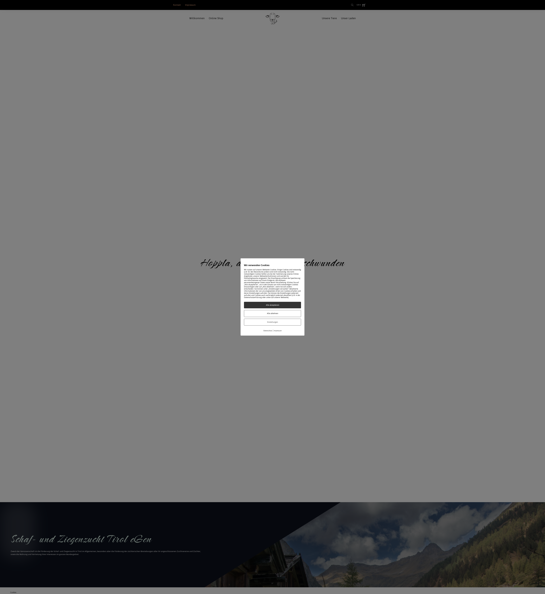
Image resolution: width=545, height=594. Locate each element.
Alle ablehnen (272, 313)
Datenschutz (267, 330)
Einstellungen (272, 322)
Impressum (278, 330)
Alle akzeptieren (272, 305)
